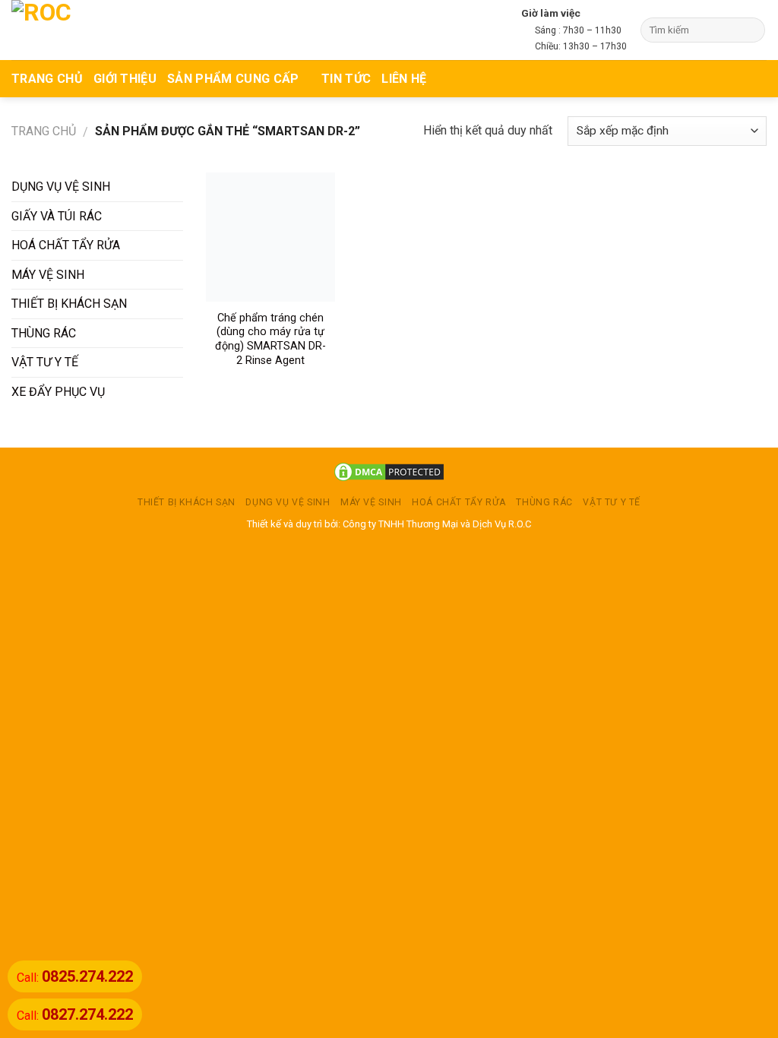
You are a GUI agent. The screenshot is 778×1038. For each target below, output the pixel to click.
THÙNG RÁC (43, 333)
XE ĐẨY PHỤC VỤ (58, 392)
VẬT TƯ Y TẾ (44, 362)
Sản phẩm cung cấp (233, 78)
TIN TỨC (346, 78)
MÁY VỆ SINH (47, 274)
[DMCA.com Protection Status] (389, 471)
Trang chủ (43, 131)
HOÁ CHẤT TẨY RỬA (65, 245)
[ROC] (70, 30)
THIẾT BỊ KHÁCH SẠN (69, 303)
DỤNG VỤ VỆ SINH (60, 186)
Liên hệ (403, 78)
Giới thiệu (125, 78)
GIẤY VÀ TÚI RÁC (56, 216)
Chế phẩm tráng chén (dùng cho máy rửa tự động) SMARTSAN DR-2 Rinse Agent (270, 339)
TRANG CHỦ (47, 78)
